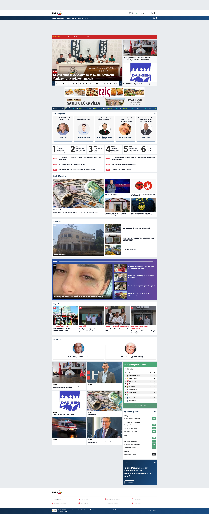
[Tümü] (155, 304)
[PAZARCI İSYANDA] (113, 250)
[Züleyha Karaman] (84, 129)
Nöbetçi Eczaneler (59, 499)
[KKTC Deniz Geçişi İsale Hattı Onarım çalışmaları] (120, 295)
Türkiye (68, 18)
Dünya (74, 18)
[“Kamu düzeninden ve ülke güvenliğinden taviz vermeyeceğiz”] (104, 427)
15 (100, 83)
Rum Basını (60, 18)
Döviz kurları (92, 414)
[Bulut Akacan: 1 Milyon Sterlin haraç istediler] (120, 276)
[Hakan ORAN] (63, 129)
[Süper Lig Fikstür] (155, 411)
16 (104, 83)
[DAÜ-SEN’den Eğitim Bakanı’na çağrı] (69, 401)
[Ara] (154, 18)
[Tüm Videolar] (155, 261)
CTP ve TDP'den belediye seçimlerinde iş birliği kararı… (151, 150)
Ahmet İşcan (146, 137)
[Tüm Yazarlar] (155, 114)
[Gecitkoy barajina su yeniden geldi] (120, 285)
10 (83, 83)
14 (97, 83)
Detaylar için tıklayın (140, 405)
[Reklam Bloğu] (104, 92)
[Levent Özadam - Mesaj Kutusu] (104, 129)
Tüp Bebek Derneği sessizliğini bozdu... (105, 119)
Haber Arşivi (137, 503)
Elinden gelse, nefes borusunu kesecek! (84, 119)
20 (117, 83)
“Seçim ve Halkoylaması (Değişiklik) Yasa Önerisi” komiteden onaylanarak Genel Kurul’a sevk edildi (116, 150)
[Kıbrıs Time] (58, 13)
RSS (55, 510)
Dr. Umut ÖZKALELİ (125, 137)
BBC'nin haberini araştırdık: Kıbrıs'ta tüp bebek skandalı (77, 169)
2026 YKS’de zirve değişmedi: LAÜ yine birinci (98, 150)
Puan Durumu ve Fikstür (60, 503)
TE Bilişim (155, 510)
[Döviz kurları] (104, 401)
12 (90, 83)
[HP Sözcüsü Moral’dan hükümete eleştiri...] (104, 372)
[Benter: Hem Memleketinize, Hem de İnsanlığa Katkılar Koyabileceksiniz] (120, 267)
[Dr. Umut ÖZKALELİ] (125, 129)
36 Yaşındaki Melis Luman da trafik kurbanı (133, 150)
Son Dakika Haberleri (112, 503)
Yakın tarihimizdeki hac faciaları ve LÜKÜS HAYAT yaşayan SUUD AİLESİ (146, 119)
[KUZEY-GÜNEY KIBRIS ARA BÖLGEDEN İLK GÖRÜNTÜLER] (113, 239)
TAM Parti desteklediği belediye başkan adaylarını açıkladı (62, 150)
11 (87, 83)
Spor (86, 18)
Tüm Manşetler (84, 503)
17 (107, 83)
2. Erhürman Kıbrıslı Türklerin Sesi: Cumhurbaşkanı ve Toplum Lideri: (125, 119)
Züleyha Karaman (84, 137)
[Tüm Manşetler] (155, 176)
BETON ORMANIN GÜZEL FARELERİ (63, 119)
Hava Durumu (84, 499)
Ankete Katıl (129, 482)
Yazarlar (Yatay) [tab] (59, 114)
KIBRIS (54, 18)
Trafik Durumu (137, 499)
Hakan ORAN (63, 137)
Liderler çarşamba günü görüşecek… (124, 164)
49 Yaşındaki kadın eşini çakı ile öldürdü (80, 150)
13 (93, 83)
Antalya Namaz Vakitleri (113, 499)
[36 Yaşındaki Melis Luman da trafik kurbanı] (69, 427)
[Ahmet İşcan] (146, 129)
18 (110, 83)
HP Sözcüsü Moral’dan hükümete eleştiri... (72, 164)
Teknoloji (80, 18)
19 (114, 83)
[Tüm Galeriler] (155, 221)
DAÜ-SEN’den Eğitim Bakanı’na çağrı (64, 414)
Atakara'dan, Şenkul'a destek (121, 169)
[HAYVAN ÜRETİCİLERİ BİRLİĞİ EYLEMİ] (113, 228)
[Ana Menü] (156, 18)
